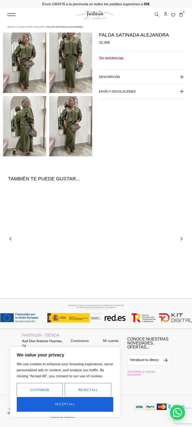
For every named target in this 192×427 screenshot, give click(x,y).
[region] (65, 382)
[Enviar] (166, 360)
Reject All (88, 390)
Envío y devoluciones (117, 91)
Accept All (65, 404)
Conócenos (80, 341)
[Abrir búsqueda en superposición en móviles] (157, 15)
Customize (39, 390)
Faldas (39, 27)
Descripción (109, 77)
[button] (11, 15)
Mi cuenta (110, 341)
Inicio (11, 27)
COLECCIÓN (25, 27)
